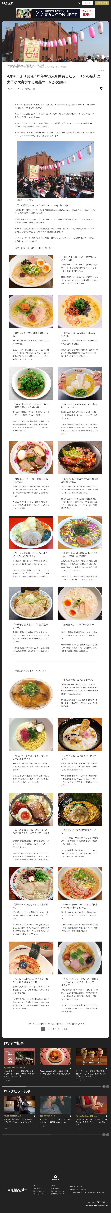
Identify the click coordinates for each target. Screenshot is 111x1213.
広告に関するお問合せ (38, 1191)
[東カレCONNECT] (55, 13)
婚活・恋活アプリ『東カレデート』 (78, 1189)
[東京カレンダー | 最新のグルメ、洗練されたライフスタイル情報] (11, 3)
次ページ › (56, 1029)
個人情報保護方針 (55, 1188)
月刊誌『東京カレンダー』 (76, 1186)
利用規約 (53, 1185)
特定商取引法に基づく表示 (57, 1193)
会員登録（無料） (102, 3)
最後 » (66, 1029)
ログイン (88, 3)
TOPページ (35, 1185)
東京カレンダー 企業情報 (39, 1193)
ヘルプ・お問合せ (37, 1188)
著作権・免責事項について (57, 1191)
